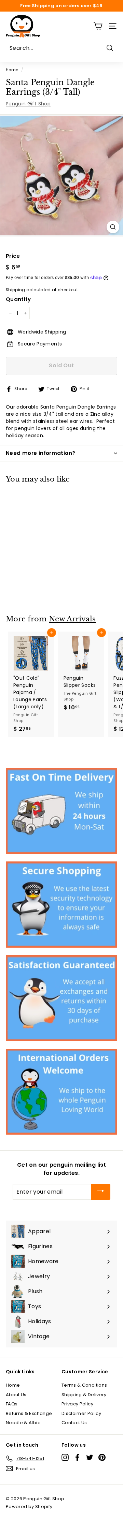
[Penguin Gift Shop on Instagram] (65, 1457)
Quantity (18, 299)
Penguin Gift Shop (28, 103)
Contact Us (74, 1422)
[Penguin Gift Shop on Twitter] (89, 1457)
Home (12, 70)
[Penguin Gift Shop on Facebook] (77, 1457)
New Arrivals (72, 619)
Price (13, 256)
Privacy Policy (77, 1404)
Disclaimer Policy (81, 1413)
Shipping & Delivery (84, 1394)
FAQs (11, 1404)
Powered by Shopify (29, 1506)
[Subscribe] (100, 1192)
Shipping (15, 290)
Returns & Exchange (29, 1413)
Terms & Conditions (84, 1385)
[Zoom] (113, 227)
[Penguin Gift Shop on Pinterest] (102, 1457)
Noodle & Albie (23, 1422)
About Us (16, 1394)
